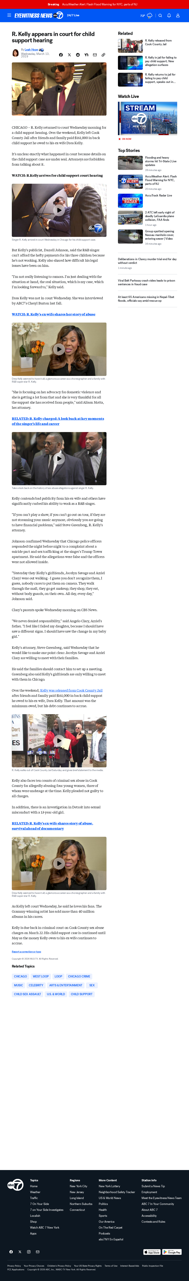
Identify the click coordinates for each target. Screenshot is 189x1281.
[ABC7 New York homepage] (39, 15)
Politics (103, 1204)
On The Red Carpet (110, 1227)
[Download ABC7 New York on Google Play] (172, 1252)
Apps (33, 1233)
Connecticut (77, 1209)
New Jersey (77, 1192)
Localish (35, 1215)
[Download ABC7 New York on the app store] (152, 1252)
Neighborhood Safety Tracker (117, 1192)
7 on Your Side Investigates (46, 1209)
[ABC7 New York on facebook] (11, 1252)
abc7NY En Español (111, 1239)
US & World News (110, 1198)
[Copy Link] (103, 55)
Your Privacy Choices (34, 1266)
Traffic (34, 1198)
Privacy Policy (14, 1266)
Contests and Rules (153, 1221)
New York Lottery (109, 1186)
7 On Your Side (39, 1204)
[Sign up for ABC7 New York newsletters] (37, 1252)
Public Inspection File (152, 1266)
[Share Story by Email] (95, 55)
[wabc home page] (15, 1185)
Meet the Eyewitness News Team (162, 1198)
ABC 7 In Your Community (158, 1204)
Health (103, 1209)
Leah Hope (31, 50)
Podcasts (104, 1233)
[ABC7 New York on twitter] (20, 1252)
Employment (149, 1192)
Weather (35, 1192)
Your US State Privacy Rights (88, 1266)
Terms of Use (111, 1266)
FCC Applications (15, 1269)
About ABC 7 (150, 1209)
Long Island (77, 1198)
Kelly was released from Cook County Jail (71, 690)
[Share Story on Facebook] (61, 55)
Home (33, 1186)
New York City (78, 1186)
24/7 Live (73, 15)
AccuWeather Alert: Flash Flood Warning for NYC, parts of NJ (92, 4)
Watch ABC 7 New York (44, 1227)
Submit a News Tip (153, 1186)
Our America (106, 1221)
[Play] (147, 118)
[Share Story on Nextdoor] (86, 55)
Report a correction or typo (26, 951)
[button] (9, 15)
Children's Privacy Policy (59, 1266)
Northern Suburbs (81, 1204)
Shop (33, 1221)
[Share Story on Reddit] (78, 55)
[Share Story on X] (69, 55)
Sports (103, 1215)
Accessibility (149, 1215)
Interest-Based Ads (129, 1266)
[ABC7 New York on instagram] (28, 1252)
